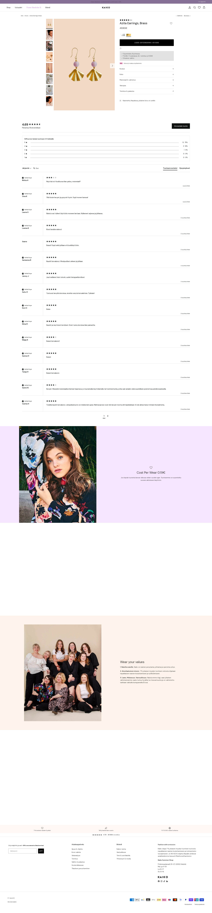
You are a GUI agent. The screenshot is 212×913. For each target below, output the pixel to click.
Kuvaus (122, 69)
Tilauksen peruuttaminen (81, 868)
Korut (26, 15)
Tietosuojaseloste (199, 904)
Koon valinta (76, 852)
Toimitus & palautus (127, 91)
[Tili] (189, 7)
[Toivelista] (199, 7)
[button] (147, 20)
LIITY (41, 851)
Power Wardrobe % (34, 7)
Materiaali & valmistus (128, 80)
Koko (121, 74)
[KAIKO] (106, 7)
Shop (8, 7)
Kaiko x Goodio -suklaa (98, 2)
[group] (33, 125)
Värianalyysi (76, 855)
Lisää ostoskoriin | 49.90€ (146, 43)
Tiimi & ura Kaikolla (123, 855)
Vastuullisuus (121, 852)
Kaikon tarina (121, 849)
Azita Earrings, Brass (36, 15)
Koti (22, 15)
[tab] (170, 168)
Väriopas (123, 86)
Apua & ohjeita (77, 849)
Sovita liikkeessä (77, 865)
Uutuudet (18, 7)
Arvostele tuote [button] (180, 126)
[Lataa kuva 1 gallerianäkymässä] (84, 64)
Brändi (47, 7)
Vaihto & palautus (78, 862)
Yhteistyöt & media (124, 859)
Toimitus (75, 859)
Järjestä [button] (26, 168)
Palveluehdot (188, 904)
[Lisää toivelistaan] (171, 23)
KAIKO (14, 902)
